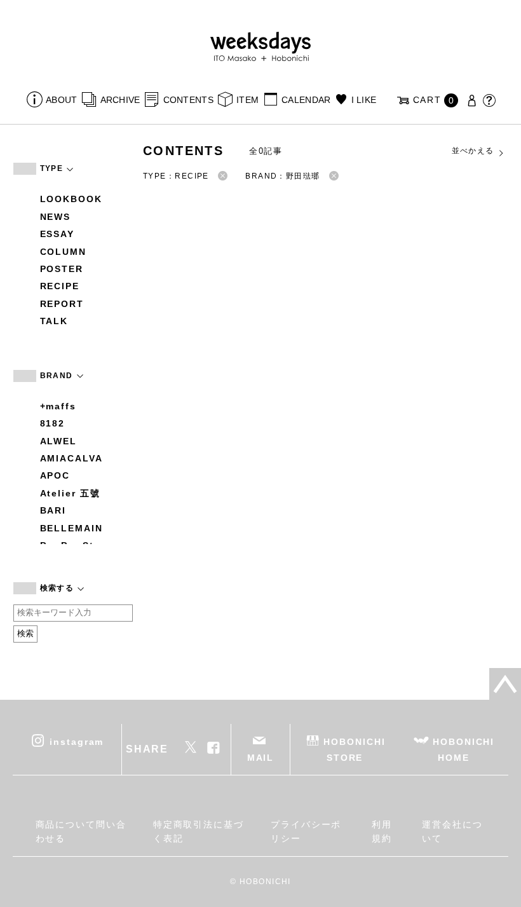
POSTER (62, 269)
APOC (55, 475)
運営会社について (452, 831)
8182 (52, 423)
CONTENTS (188, 100)
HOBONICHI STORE (354, 749)
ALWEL (59, 441)
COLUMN (63, 252)
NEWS (55, 217)
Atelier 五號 (70, 493)
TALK (54, 321)
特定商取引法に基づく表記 (198, 831)
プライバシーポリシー (306, 831)
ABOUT (61, 100)
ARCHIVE (120, 100)
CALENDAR (305, 100)
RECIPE (60, 286)
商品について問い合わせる (81, 831)
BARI (53, 510)
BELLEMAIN (71, 528)
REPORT (62, 304)
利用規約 (382, 831)
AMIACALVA (71, 458)
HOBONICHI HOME (463, 749)
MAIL (260, 758)
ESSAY (57, 234)
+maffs (58, 406)
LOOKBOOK (71, 199)
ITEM (247, 100)
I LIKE (363, 100)
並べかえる (473, 150)
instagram (77, 741)
